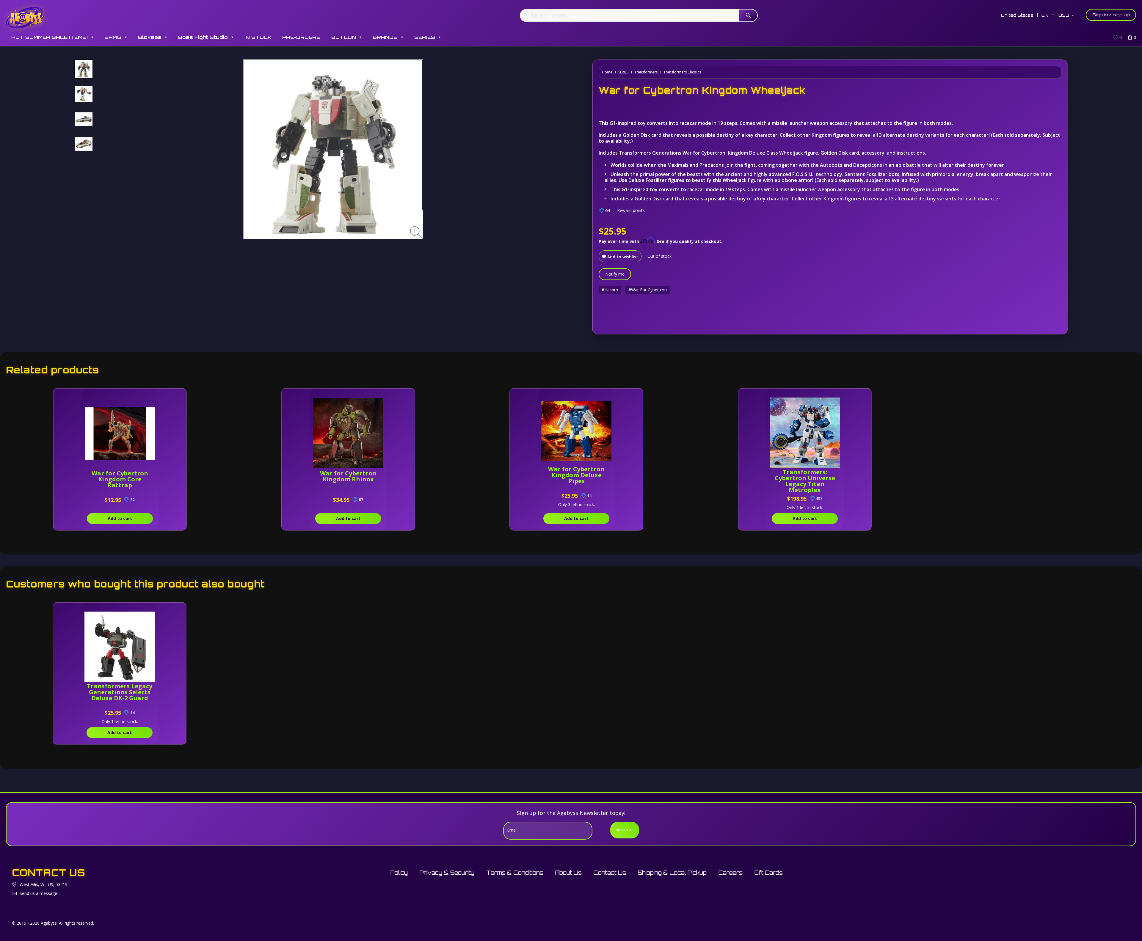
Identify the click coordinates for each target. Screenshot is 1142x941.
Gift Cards (768, 873)
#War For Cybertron (647, 290)
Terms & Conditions (514, 873)
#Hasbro (610, 290)
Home (607, 72)
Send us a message (38, 893)
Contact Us (610, 873)
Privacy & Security (447, 873)
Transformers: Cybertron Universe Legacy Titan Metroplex (805, 481)
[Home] (25, 17)
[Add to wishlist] (154, 396)
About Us (568, 873)
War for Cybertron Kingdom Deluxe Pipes (576, 475)
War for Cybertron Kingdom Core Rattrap (120, 479)
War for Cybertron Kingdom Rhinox (348, 476)
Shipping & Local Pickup (672, 873)
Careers (731, 873)
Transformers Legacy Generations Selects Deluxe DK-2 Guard (119, 692)
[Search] (748, 15)
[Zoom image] (416, 232)
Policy (399, 873)
